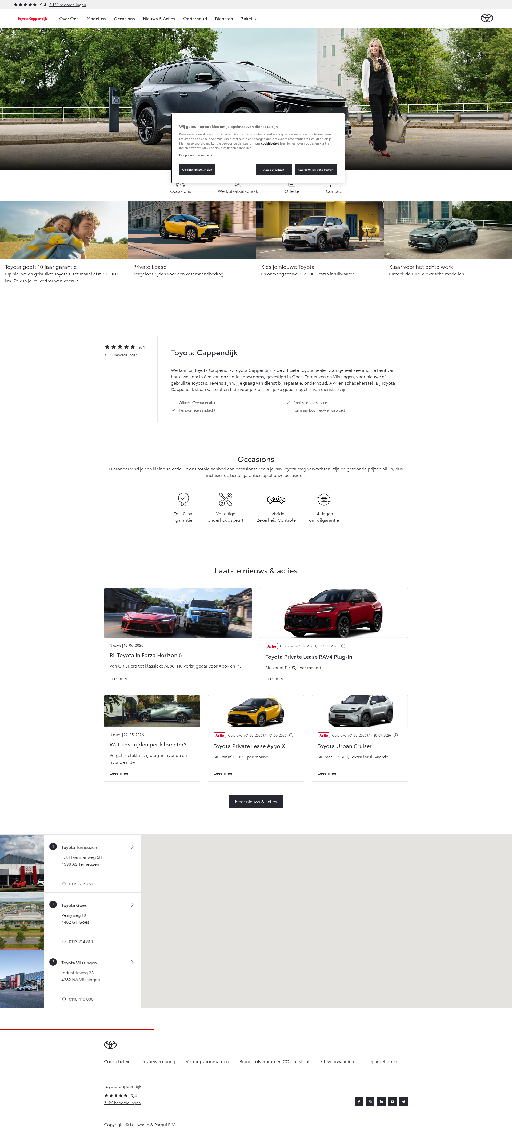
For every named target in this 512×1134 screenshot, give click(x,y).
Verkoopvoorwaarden (207, 1061)
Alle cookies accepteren (316, 169)
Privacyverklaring (158, 1061)
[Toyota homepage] (487, 18)
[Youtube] (392, 1101)
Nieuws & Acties (159, 18)
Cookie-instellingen (197, 169)
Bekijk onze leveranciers (195, 155)
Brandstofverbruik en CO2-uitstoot (274, 1061)
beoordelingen (121, 354)
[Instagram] (370, 1101)
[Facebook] (359, 1101)
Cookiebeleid (117, 1061)
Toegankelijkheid (381, 1061)
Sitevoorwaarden (337, 1061)
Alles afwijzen (273, 169)
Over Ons (69, 18)
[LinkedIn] (381, 1101)
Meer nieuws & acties (256, 801)
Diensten (224, 18)
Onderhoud (195, 18)
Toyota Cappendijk (32, 18)
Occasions (124, 18)
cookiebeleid (270, 143)
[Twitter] (403, 1101)
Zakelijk (249, 18)
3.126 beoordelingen (67, 4)
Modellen (96, 18)
